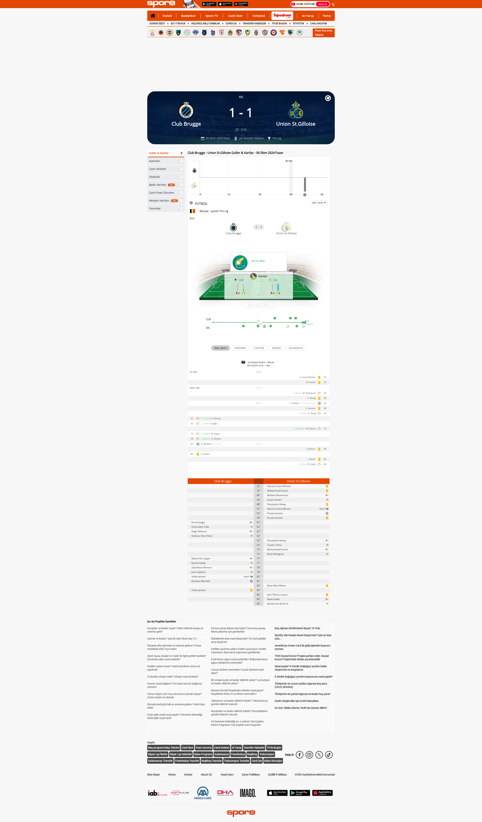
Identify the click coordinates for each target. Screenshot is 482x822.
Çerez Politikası (251, 774)
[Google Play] (300, 795)
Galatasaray (221, 754)
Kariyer (188, 774)
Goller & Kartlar (159, 153)
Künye (172, 774)
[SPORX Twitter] (319, 755)
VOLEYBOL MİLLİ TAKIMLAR (205, 23)
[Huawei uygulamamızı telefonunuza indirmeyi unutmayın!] (239, 6)
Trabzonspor (266, 754)
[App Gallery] (322, 795)
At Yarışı (308, 16)
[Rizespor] (187, 32)
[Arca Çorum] (273, 32)
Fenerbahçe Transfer (187, 760)
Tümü (327, 16)
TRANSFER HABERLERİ (254, 23)
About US (206, 774)
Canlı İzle (257, 760)
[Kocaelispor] (178, 32)
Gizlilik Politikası (277, 774)
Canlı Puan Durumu (161, 192)
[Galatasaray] (152, 32)
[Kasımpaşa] (195, 32)
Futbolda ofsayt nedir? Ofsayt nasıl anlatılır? (173, 676)
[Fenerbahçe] (169, 32)
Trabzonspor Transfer (236, 760)
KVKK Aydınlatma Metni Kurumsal (315, 774)
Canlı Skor (235, 16)
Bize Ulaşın (153, 774)
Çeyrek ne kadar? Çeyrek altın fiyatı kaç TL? (172, 638)
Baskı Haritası (161, 184)
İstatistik (154, 177)
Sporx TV (212, 16)
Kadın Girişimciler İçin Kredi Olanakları (297, 700)
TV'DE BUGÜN (279, 23)
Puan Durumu (324, 30)
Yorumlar (155, 208)
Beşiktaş (252, 754)
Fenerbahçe (238, 754)
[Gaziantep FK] (239, 32)
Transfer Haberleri (254, 747)
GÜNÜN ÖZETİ (157, 23)
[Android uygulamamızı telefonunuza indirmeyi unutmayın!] (208, 6)
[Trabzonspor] (213, 32)
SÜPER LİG (231, 23)
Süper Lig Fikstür (158, 754)
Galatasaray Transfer (160, 760)
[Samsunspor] (221, 32)
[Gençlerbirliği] (161, 32)
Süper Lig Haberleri (181, 754)
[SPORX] (241, 813)
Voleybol (259, 16)
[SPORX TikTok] (329, 755)
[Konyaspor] (299, 32)
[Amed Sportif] (247, 32)
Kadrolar (154, 161)
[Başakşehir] (204, 32)
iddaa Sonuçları (273, 760)
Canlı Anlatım (157, 169)
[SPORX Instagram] (309, 755)
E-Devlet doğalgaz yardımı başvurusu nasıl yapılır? (304, 676)
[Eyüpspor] (265, 32)
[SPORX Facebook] (299, 755)
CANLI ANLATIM (318, 23)
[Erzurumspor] (291, 32)
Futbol (167, 16)
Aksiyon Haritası (163, 200)
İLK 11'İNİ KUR (178, 23)
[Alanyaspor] (230, 32)
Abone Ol (323, 4)
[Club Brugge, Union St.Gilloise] (194, 178)
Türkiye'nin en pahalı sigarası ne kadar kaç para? (303, 693)
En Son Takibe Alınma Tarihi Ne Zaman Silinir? (301, 707)
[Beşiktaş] (256, 32)
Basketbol (188, 16)
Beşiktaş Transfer (211, 760)
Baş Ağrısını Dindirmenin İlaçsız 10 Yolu (297, 628)
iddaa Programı (203, 754)
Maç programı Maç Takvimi (163, 747)
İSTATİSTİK (298, 23)
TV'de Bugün (274, 747)
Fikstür (319, 35)
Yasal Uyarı (226, 774)
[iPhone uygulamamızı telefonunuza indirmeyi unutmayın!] (224, 6)
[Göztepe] (282, 32)
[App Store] (277, 795)
